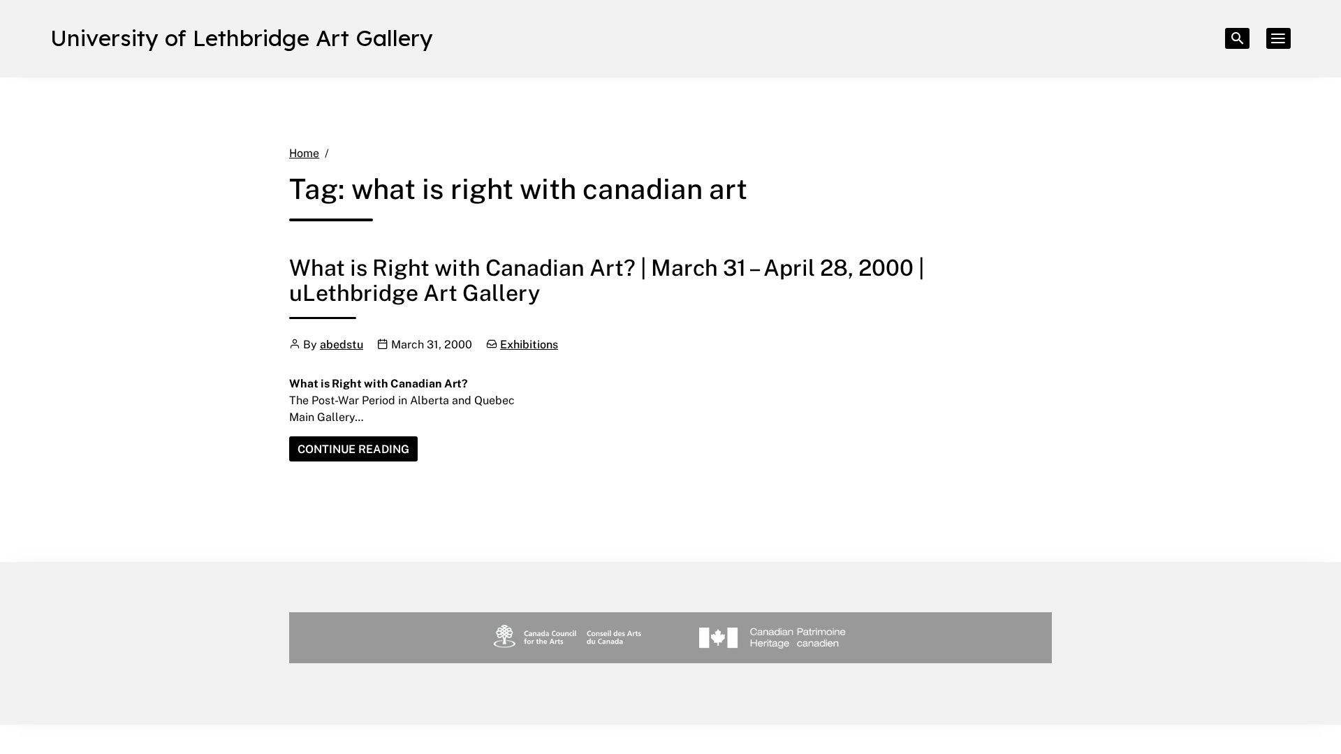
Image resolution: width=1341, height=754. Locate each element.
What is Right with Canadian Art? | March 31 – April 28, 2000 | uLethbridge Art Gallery (606, 279)
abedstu (341, 344)
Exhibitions (529, 344)
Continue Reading (358, 448)
